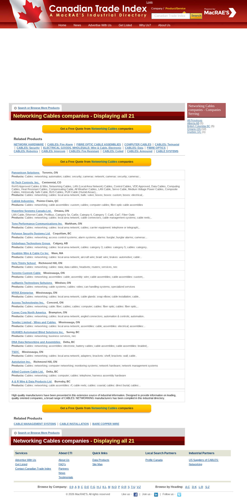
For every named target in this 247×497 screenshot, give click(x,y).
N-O (114, 486)
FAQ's (62, 464)
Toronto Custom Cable (26, 272)
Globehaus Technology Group (31, 243)
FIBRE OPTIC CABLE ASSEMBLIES (98, 144)
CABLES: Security (28, 147)
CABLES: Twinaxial (167, 144)
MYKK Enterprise (23, 292)
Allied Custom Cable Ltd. (28, 371)
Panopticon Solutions (26, 172)
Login (149, 2)
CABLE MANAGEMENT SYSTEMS (35, 423)
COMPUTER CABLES (137, 144)
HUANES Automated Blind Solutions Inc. (38, 332)
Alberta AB (193, 123)
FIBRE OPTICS (156, 147)
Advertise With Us (99, 25)
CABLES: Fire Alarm (60, 144)
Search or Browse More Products (39, 107)
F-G (92, 486)
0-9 (71, 486)
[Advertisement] (123, 64)
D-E (86, 486)
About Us (164, 25)
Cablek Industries (23, 201)
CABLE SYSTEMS (167, 151)
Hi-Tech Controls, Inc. (26, 182)
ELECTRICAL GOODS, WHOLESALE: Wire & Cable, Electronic (82, 147)
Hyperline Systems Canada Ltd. (32, 210)
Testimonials (66, 477)
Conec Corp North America (29, 312)
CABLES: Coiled (113, 151)
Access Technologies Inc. (28, 302)
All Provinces (194, 120)
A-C (187, 486)
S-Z (207, 486)
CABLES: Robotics (26, 151)
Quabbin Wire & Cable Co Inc (30, 253)
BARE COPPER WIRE (105, 423)
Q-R (123, 486)
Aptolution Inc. (21, 361)
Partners (64, 468)
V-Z (139, 486)
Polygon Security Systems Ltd (31, 233)
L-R (201, 486)
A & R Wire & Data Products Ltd (32, 381)
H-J (99, 486)
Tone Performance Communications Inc (37, 223)
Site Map (97, 464)
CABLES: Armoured (139, 151)
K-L (105, 486)
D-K (194, 486)
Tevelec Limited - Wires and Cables (34, 322)
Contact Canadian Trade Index (33, 468)
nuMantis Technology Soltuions (32, 282)
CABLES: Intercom (53, 151)
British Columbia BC (198, 126)
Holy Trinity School (24, 263)
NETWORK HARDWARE (29, 144)
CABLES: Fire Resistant (84, 151)
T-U (133, 486)
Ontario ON (194, 129)
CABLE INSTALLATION (74, 423)
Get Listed (125, 25)
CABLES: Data (134, 147)
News (77, 25)
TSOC (16, 351)
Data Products (100, 459)
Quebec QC (194, 131)
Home (62, 25)
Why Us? (145, 25)
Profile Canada (154, 459)
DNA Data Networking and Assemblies (36, 342)
